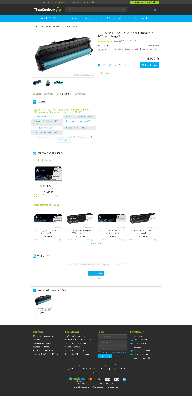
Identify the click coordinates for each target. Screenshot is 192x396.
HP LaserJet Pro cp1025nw (76, 128)
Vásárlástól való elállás (42, 343)
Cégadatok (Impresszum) (43, 336)
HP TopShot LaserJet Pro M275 (45, 132)
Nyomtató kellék (48, 18)
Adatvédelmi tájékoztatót (118, 352)
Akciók (37, 2)
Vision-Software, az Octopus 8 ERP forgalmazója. (102, 387)
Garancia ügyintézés (73, 347)
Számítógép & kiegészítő (118, 18)
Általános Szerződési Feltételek (45, 354)
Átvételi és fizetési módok (75, 336)
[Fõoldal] (47, 9)
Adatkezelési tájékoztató (43, 350)
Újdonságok (47, 2)
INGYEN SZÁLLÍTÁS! (89, 2)
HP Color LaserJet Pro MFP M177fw (79, 117)
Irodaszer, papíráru (69, 18)
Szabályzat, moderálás (96, 278)
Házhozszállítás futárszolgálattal (78, 340)
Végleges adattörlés (41, 347)
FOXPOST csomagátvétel (75, 343)
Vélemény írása (96, 273)
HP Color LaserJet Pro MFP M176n (46, 117)
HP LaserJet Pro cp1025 (42, 128)
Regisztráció (75, 2)
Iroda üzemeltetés (142, 18)
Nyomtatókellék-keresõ (143, 2)
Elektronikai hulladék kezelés (76, 350)
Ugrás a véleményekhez (130, 41)
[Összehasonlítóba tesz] (115, 65)
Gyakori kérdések (60, 2)
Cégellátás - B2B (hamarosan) (77, 354)
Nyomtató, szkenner (92, 18)
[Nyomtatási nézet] (99, 65)
